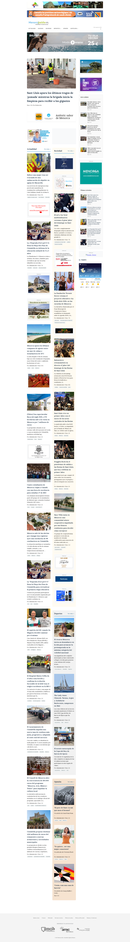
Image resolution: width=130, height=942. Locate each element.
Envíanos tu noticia (59, 918)
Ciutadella (30, 267)
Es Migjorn (33, 649)
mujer (66, 859)
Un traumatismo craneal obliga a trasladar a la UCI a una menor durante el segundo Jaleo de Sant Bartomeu (94, 139)
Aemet (29, 368)
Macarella (47, 197)
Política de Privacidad (79, 918)
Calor (33, 368)
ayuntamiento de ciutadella (33, 751)
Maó (62, 722)
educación (35, 267)
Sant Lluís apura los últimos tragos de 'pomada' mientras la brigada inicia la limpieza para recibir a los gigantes (50, 97)
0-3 (28, 603)
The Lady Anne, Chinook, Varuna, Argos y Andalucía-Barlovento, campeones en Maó (64, 700)
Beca (28, 507)
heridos (43, 700)
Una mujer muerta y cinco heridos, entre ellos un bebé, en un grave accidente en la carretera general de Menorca (94, 104)
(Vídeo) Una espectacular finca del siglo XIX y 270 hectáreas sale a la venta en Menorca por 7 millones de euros (38, 419)
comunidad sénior (58, 549)
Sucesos (40, 28)
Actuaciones (30, 856)
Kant (60, 820)
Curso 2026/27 (39, 507)
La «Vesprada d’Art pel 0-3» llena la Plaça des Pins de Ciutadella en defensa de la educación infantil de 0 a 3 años (38, 248)
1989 (28, 649)
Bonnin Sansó (30, 439)
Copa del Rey (57, 722)
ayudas (32, 805)
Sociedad (48, 28)
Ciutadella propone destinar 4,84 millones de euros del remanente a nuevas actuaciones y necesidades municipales (38, 837)
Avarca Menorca (58, 669)
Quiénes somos (36, 918)
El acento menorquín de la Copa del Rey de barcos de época (64, 751)
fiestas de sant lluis (58, 244)
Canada (32, 507)
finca (35, 439)
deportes (70, 669)
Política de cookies (69, 918)
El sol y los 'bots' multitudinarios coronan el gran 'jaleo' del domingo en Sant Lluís (63, 220)
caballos (68, 242)
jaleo (69, 387)
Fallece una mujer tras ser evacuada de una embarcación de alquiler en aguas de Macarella (94, 150)
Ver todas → (47, 149)
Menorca (37, 368)
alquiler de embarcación (32, 197)
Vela (67, 770)
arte (31, 603)
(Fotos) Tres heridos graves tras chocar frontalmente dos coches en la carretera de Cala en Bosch (94, 128)
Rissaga (38, 555)
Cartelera (74, 28)
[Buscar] (100, 29)
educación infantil (42, 267)
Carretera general (36, 700)
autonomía (63, 547)
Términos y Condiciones (92, 918)
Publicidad (50, 918)
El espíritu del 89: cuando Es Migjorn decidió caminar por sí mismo (38, 632)
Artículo (56, 820)
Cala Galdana (41, 197)
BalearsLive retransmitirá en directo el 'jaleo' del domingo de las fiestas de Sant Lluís (63, 365)
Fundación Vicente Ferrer (60, 322)
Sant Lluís (66, 435)
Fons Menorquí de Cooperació (66, 320)
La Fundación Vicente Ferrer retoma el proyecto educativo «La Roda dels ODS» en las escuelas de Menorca (63, 298)
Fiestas (56, 435)
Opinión (65, 28)
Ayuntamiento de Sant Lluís (60, 242)
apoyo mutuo (57, 547)
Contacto (44, 918)
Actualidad (32, 28)
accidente (29, 700)
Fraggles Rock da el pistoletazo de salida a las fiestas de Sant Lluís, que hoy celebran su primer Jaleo (64, 467)
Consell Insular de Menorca (40, 805)
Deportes (57, 28)
